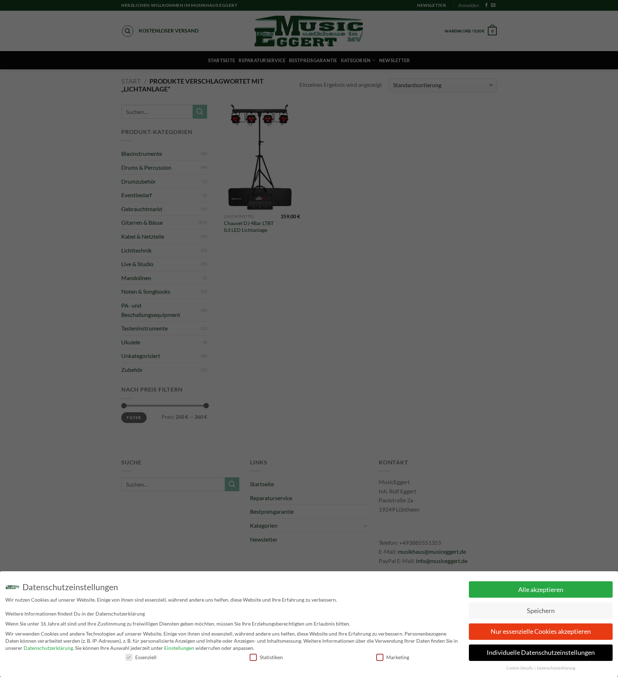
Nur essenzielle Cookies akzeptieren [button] (541, 631)
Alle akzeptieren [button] (540, 589)
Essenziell (146, 657)
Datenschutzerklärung (48, 648)
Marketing (397, 657)
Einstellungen (179, 648)
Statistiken (271, 657)
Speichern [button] (541, 610)
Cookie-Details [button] (520, 668)
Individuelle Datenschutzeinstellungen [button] (541, 652)
